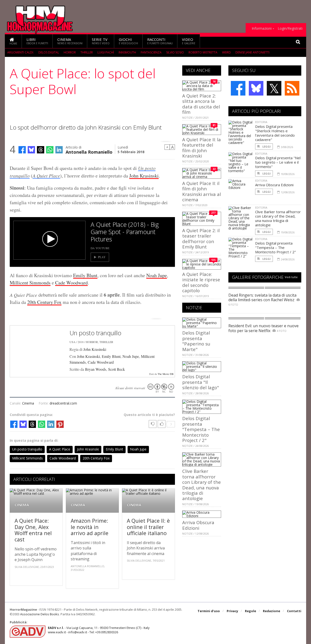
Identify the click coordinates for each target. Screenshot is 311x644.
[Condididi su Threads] (40, 150)
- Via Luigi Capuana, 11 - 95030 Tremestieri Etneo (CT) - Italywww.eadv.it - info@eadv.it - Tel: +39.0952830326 (99, 630)
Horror (70, 52)
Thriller (86, 52)
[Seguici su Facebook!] (238, 88)
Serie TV (101, 41)
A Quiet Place (46, 175)
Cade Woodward (71, 282)
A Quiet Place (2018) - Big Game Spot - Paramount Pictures (125, 231)
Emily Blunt (85, 275)
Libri (37, 41)
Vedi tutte (291, 277)
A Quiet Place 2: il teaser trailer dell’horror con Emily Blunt (201, 238)
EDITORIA (261, 122)
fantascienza (151, 52)
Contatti (294, 611)
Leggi (266, 146)
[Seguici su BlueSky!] (256, 88)
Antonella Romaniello (89, 151)
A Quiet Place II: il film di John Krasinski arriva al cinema (201, 191)
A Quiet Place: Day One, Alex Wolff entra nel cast (33, 530)
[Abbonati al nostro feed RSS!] (292, 88)
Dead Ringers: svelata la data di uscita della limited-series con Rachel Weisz (262, 297)
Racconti (160, 41)
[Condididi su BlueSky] (31, 150)
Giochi (128, 41)
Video (188, 41)
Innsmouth (127, 52)
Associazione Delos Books (39, 614)
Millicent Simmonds (30, 282)
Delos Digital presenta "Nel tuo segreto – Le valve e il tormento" (278, 162)
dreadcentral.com (63, 403)
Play (102, 257)
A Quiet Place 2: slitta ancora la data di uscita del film (201, 104)
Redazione (271, 611)
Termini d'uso (209, 611)
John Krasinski (144, 175)
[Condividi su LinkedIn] (59, 150)
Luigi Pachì (105, 52)
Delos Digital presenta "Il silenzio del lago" (200, 381)
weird (226, 52)
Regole (250, 611)
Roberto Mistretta (203, 52)
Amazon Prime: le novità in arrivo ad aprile (89, 527)
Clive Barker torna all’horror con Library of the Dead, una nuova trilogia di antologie (201, 484)
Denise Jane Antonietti (252, 52)
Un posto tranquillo (95, 333)
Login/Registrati (290, 28)
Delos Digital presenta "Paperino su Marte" (196, 341)
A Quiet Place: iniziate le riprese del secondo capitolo (201, 282)
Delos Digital (48, 52)
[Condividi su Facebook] (22, 150)
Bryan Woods (95, 369)
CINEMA (22, 505)
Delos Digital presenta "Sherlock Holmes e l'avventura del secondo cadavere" (275, 133)
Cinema (70, 41)
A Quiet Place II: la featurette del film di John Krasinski (201, 147)
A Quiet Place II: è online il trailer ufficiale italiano (148, 527)
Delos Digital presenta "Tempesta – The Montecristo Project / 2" (201, 429)
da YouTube (100, 248)
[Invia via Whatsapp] (50, 150)
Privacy (232, 611)
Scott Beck (116, 369)
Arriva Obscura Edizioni (198, 525)
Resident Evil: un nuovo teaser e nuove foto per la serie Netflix (263, 328)
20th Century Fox (44, 302)
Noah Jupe (156, 275)
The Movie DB (165, 374)
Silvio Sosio (175, 52)
